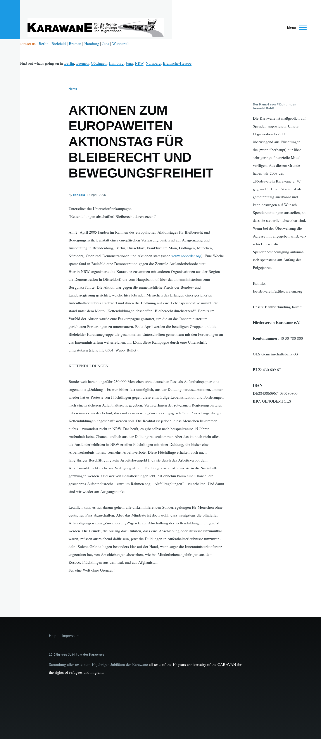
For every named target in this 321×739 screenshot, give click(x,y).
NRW (139, 63)
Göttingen (99, 63)
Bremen (75, 43)
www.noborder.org (186, 255)
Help (52, 636)
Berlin (43, 43)
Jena (105, 43)
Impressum (70, 636)
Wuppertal (120, 43)
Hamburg (91, 43)
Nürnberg (153, 63)
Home (73, 88)
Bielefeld (59, 43)
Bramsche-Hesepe (177, 63)
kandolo (79, 194)
